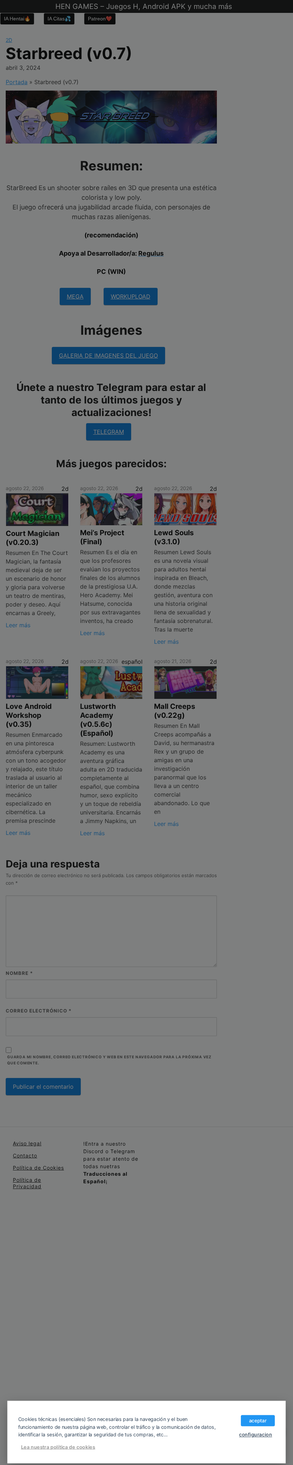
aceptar (258, 1420)
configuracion (255, 1434)
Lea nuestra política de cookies (58, 1447)
